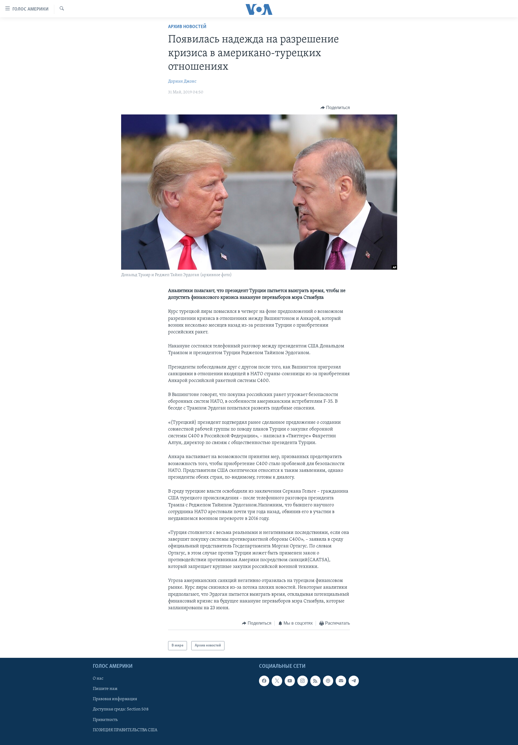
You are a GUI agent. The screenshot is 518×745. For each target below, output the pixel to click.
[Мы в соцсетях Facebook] (264, 681)
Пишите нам (105, 689)
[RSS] (315, 681)
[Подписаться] (341, 681)
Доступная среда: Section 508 (121, 709)
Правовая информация (115, 699)
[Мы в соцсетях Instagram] (302, 681)
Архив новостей (187, 27)
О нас (98, 678)
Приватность (105, 720)
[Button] (335, 107)
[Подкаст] (328, 681)
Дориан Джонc (182, 81)
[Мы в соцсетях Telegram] (354, 681)
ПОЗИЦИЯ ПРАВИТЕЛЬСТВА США (125, 730)
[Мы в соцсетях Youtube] (290, 681)
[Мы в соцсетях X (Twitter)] (277, 681)
